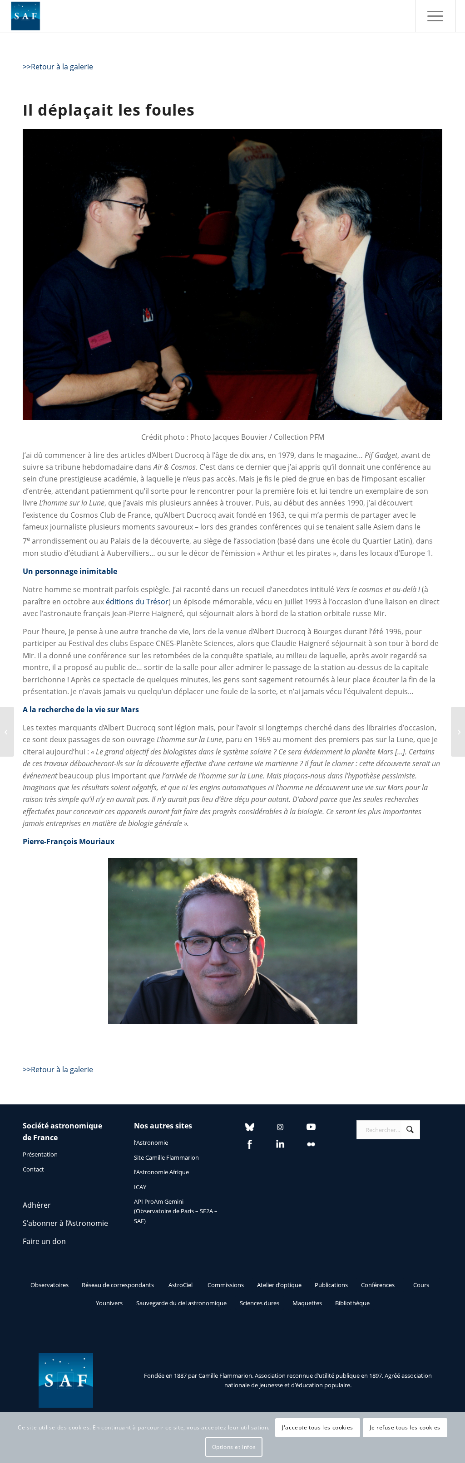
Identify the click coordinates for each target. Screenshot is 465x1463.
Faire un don (44, 1241)
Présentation (40, 1154)
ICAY (140, 1187)
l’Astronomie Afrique (161, 1172)
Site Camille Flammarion (166, 1157)
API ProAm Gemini (158, 1201)
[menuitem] (435, 16)
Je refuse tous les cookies (405, 1427)
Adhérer (37, 1205)
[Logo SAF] (25, 16)
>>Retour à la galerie (58, 67)
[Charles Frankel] (7, 732)
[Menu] (435, 16)
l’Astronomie (151, 1142)
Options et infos (234, 1447)
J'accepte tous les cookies (317, 1427)
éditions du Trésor (137, 602)
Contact (33, 1169)
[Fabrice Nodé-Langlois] (458, 732)
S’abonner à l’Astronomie (65, 1223)
